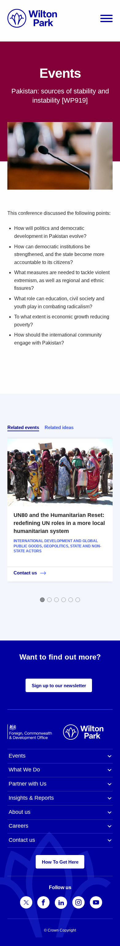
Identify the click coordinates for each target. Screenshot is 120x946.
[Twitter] (26, 902)
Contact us (22, 840)
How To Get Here (60, 862)
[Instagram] (78, 902)
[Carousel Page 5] (70, 599)
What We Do (24, 770)
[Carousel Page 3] (56, 599)
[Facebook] (43, 902)
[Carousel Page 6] (77, 599)
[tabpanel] (60, 519)
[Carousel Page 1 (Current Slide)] (42, 599)
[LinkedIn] (61, 903)
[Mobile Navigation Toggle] (106, 18)
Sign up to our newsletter (59, 685)
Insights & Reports (31, 798)
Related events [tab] (23, 427)
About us (19, 812)
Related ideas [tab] (59, 427)
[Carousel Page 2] (49, 599)
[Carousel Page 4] (63, 599)
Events (17, 756)
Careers (18, 826)
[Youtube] (96, 902)
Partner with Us (27, 784)
